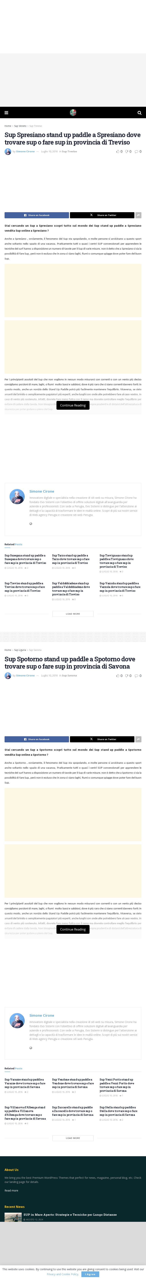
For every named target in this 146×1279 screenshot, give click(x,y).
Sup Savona (35, 650)
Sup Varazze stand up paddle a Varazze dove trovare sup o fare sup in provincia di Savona (25, 1083)
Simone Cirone (25, 151)
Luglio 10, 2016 (49, 151)
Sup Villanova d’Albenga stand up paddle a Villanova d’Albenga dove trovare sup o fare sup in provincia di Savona (25, 1113)
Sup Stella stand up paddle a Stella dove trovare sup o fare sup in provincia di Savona (118, 1111)
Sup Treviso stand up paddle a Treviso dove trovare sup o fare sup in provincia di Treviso (24, 587)
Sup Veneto (20, 126)
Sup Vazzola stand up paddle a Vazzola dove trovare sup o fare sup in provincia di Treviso (120, 587)
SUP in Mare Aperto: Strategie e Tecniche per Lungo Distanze (70, 1214)
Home (8, 126)
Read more (11, 1190)
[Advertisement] (73, 26)
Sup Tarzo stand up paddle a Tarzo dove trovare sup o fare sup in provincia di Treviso (70, 559)
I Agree (90, 1274)
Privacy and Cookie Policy (62, 1274)
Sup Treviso (35, 126)
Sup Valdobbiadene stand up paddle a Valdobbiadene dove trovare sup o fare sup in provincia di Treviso (71, 588)
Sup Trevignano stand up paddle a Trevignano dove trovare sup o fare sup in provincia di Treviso (116, 561)
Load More (73, 613)
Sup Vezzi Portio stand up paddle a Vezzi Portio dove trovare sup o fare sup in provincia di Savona (117, 1085)
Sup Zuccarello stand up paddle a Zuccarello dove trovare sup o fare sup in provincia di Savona (72, 1111)
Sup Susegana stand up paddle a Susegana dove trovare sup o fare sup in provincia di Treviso (25, 559)
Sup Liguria (20, 650)
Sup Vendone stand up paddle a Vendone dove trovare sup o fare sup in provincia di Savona (73, 1083)
